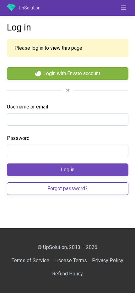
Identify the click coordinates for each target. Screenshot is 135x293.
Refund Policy (67, 274)
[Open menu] (123, 8)
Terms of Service (30, 260)
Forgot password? (67, 188)
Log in (67, 170)
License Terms (70, 260)
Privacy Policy (107, 260)
